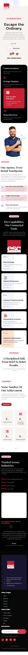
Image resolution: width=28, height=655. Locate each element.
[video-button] (10, 48)
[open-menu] (26, 6)
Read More (6, 268)
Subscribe (22, 631)
